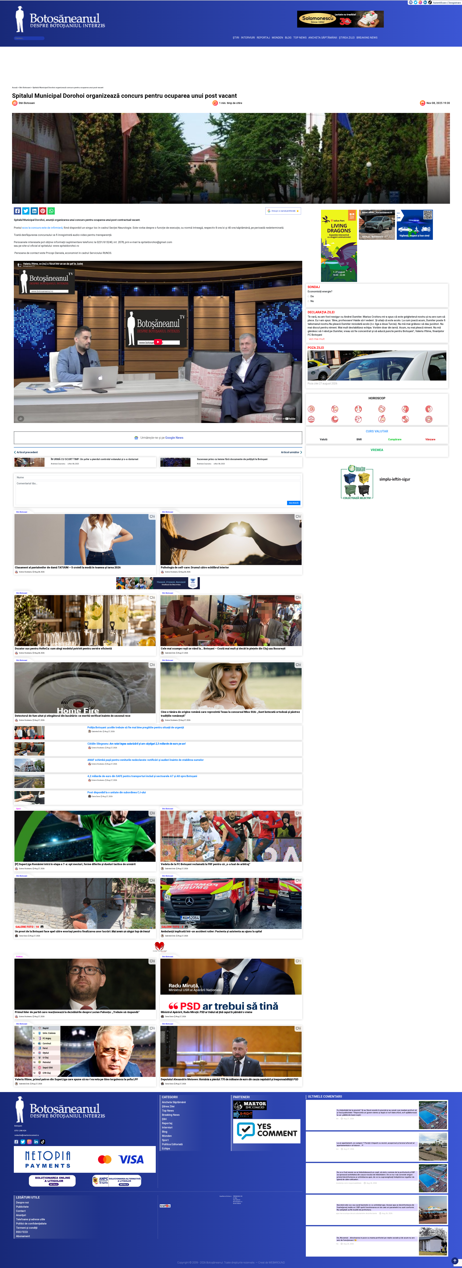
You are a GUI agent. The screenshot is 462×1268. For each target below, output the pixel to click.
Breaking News (171, 1114)
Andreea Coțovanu (58, 464)
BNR (359, 439)
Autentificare (440, 2)
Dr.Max (235, 1198)
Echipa (166, 1148)
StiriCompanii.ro (237, 1201)
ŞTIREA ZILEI (347, 37)
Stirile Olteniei (237, 1203)
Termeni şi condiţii (26, 1227)
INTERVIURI (248, 37)
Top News (168, 1110)
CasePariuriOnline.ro (225, 1196)
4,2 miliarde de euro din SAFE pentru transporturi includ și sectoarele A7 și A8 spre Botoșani (142, 776)
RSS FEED (22, 1231)
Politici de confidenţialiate (31, 1223)
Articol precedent (27, 452)
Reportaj (167, 1123)
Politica (19, 957)
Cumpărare (394, 439)
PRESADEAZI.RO (237, 1196)
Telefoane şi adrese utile (30, 1219)
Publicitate (22, 1206)
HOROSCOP (377, 398)
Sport (18, 809)
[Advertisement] (231, 65)
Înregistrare (455, 2)
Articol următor (290, 452)
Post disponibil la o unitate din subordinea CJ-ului (116, 792)
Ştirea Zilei (168, 1106)
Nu (312, 301)
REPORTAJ (263, 37)
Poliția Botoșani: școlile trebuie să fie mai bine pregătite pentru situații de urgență (135, 727)
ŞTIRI (236, 37)
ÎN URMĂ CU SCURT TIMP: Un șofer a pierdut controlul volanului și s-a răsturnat (94, 459)
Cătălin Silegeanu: (136, 743)
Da (312, 296)
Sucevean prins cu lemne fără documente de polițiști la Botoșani (232, 459)
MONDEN (277, 37)
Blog (164, 1131)
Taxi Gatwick (236, 1200)
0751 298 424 (20, 1131)
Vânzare (430, 439)
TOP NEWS (300, 37)
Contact (21, 1210)
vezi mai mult (317, 338)
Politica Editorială (172, 1144)
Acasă (14, 87)
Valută (323, 439)
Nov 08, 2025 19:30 (438, 103)
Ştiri (164, 1119)
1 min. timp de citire (230, 103)
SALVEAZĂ (293, 503)
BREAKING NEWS (366, 37)
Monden (167, 1135)
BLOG (288, 37)
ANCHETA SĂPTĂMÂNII (322, 37)
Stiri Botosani (25, 87)
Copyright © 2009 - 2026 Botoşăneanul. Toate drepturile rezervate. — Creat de (231, 1262)
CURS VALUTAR (377, 431)
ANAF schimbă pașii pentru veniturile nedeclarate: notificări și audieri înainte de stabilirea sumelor (145, 759)
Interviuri (167, 1127)
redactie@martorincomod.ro (26, 1135)
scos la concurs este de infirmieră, (42, 227)
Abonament (23, 1236)
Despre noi (22, 1202)
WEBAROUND (277, 1262)
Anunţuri (21, 1215)
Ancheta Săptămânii (174, 1102)
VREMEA (377, 449)
